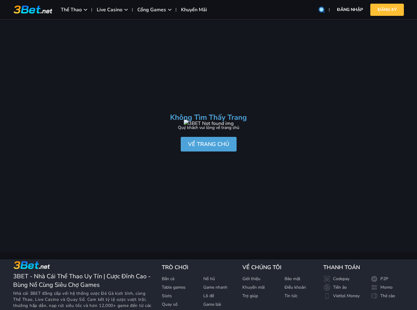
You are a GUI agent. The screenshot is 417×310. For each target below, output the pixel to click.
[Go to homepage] (31, 265)
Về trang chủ (208, 144)
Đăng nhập (350, 9)
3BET (35, 293)
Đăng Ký (387, 9)
